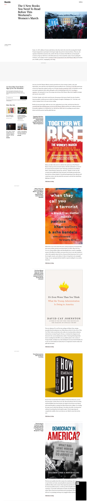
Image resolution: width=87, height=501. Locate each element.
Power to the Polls (72, 86)
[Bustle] (7, 2)
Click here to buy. (49, 263)
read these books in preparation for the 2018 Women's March (62, 57)
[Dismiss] (85, 482)
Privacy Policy (9, 100)
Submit (23, 97)
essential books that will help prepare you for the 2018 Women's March (48, 106)
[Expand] (77, 482)
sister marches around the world (63, 88)
